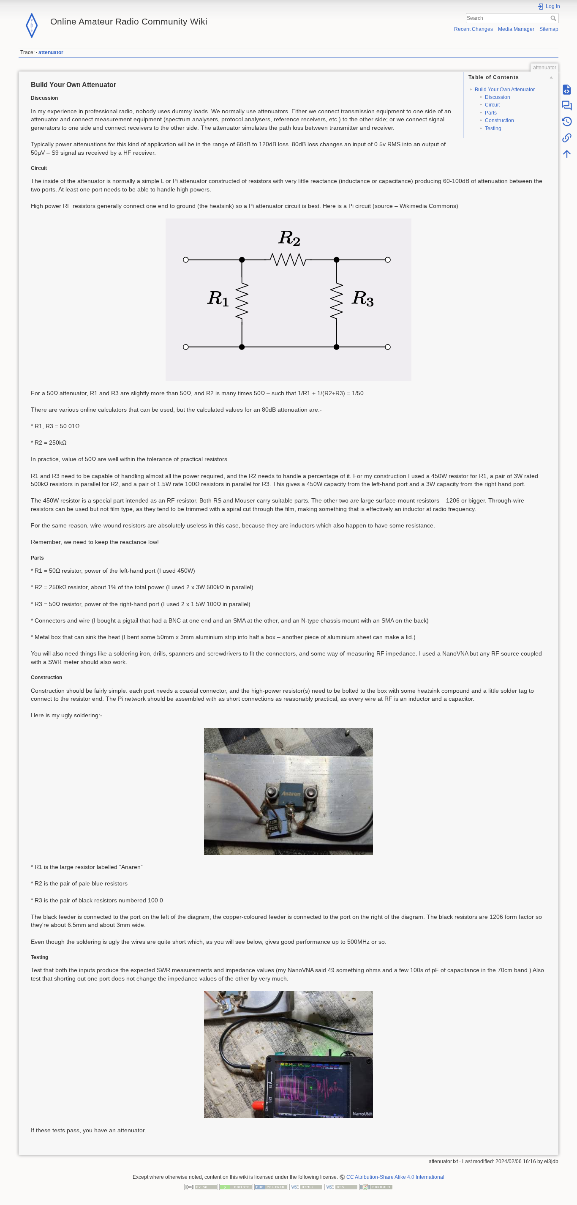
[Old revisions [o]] (567, 122)
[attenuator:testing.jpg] (288, 1054)
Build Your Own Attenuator (505, 90)
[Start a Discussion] (567, 106)
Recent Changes (473, 29)
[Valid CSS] (341, 1187)
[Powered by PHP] (271, 1187)
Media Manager (516, 29)
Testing (493, 128)
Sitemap (548, 29)
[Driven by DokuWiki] (376, 1187)
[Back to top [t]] (567, 154)
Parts (491, 113)
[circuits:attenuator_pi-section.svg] (288, 300)
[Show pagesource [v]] (567, 90)
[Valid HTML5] (306, 1187)
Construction (499, 120)
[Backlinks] (567, 138)
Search (554, 18)
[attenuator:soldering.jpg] (288, 791)
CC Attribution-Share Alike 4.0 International (395, 1177)
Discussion (497, 97)
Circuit (492, 105)
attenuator (50, 52)
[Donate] (236, 1187)
